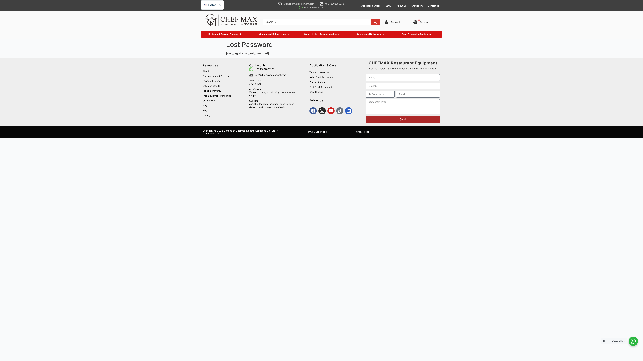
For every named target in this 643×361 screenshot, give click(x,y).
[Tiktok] (339, 110)
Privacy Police (362, 131)
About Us (401, 5)
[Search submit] (375, 22)
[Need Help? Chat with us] (633, 341)
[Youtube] (331, 110)
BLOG (389, 5)
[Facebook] (313, 110)
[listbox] (212, 5)
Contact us (433, 5)
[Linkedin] (348, 110)
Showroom (417, 5)
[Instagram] (322, 110)
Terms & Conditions (316, 131)
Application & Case (371, 5)
